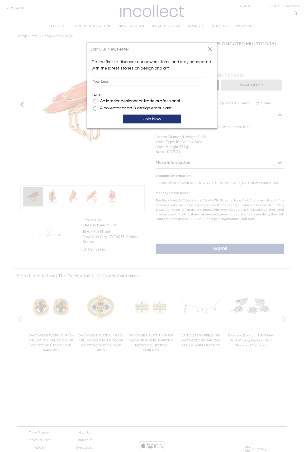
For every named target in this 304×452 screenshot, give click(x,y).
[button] (210, 49)
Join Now (152, 119)
